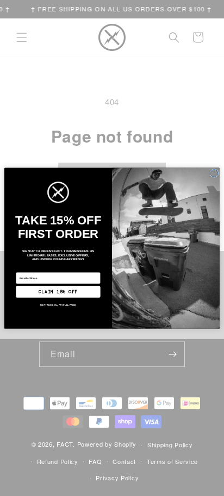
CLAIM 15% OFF (58, 291)
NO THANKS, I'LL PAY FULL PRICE (58, 305)
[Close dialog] (214, 173)
